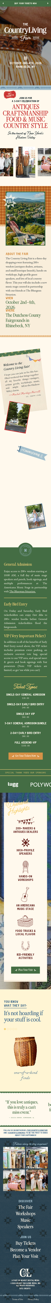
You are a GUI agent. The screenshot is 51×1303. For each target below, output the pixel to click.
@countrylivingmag (16, 1133)
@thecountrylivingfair (37, 1130)
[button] (3, 3)
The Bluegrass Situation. (22, 591)
